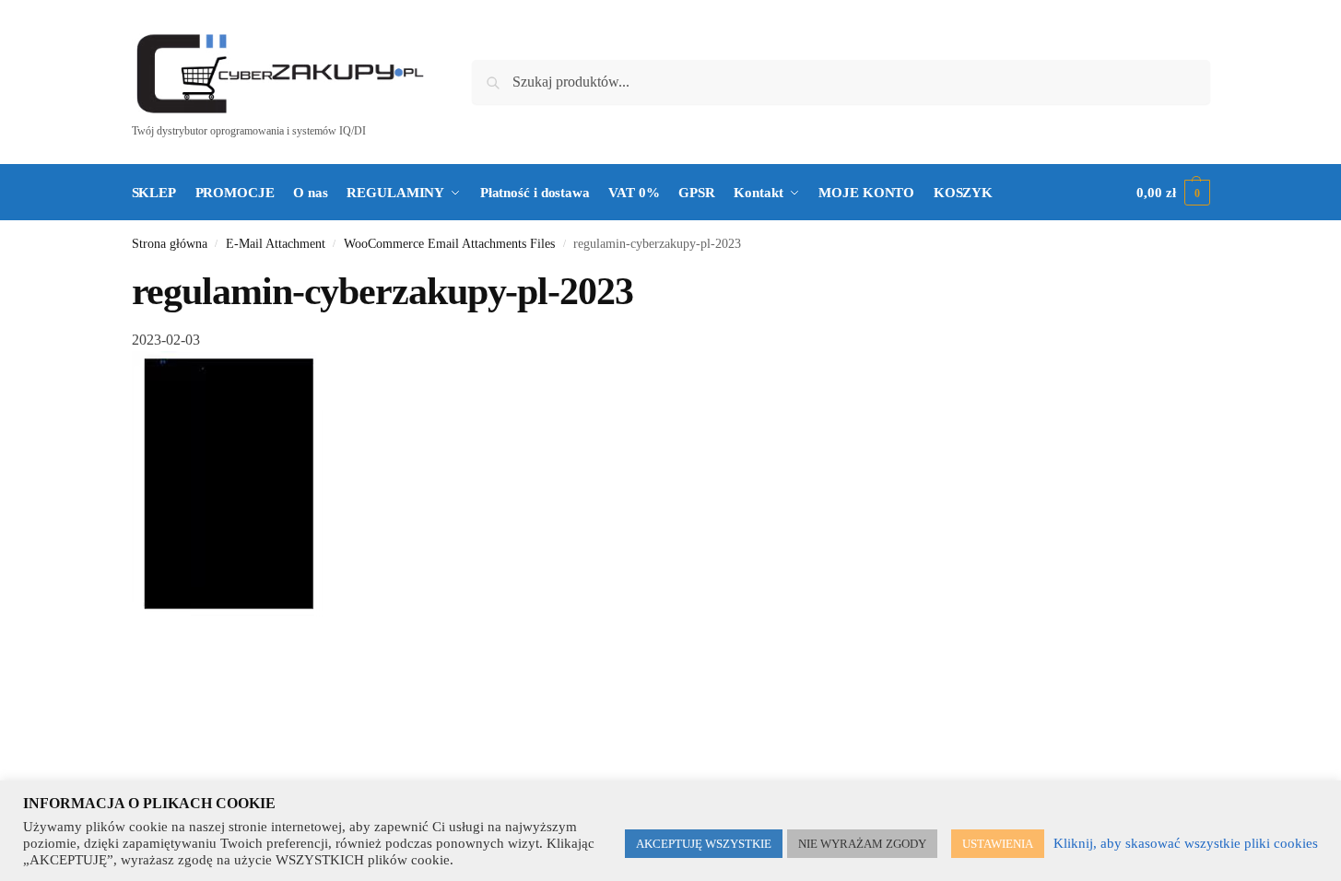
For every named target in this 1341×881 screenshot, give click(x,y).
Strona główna (169, 244)
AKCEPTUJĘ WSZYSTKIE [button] (703, 844)
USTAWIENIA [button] (997, 844)
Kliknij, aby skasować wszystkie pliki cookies (1185, 843)
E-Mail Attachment (275, 244)
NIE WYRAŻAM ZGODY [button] (862, 844)
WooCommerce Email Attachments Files (449, 244)
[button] (1172, 192)
